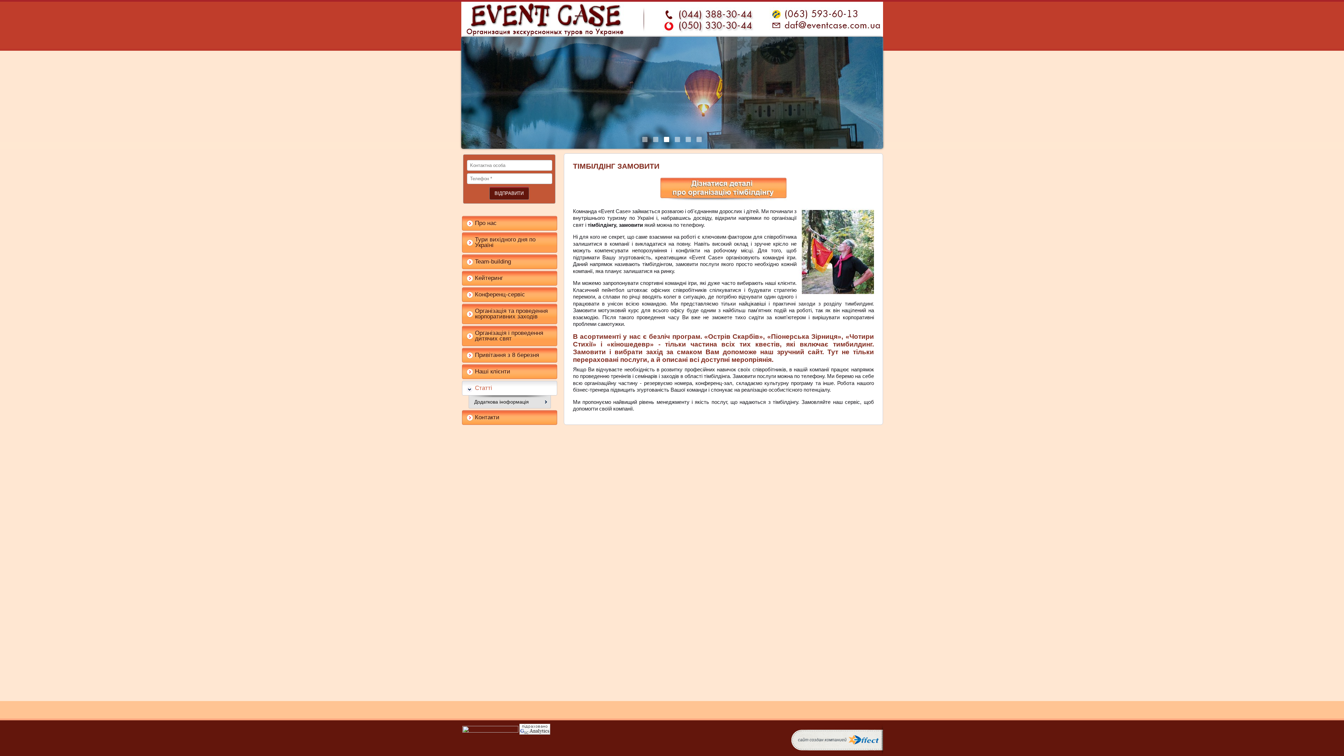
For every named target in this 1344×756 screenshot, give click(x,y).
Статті (483, 388)
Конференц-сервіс (500, 294)
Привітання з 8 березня (507, 355)
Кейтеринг (489, 278)
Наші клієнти (492, 371)
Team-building (493, 261)
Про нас (486, 223)
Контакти (487, 417)
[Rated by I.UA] (490, 731)
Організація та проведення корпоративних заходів (511, 314)
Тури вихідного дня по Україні (505, 242)
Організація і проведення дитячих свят (509, 336)
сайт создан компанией (822, 739)
